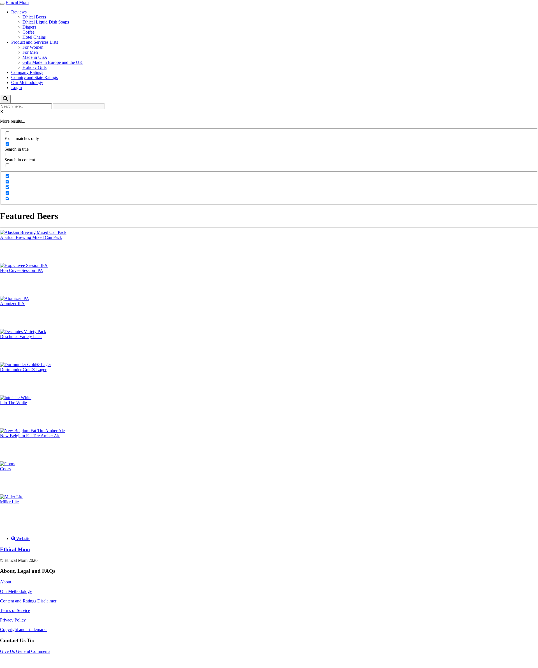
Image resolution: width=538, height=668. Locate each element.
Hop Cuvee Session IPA (21, 270)
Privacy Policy (13, 620)
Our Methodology (27, 82)
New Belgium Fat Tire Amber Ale (30, 435)
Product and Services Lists (34, 42)
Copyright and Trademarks (23, 629)
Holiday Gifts (34, 67)
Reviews (19, 12)
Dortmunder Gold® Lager (23, 369)
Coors (5, 468)
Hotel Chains (34, 37)
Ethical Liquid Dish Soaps (45, 22)
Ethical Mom (17, 2)
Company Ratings (27, 72)
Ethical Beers (34, 17)
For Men (30, 52)
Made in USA (34, 57)
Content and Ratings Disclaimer (28, 601)
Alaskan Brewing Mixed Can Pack (31, 237)
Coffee (28, 32)
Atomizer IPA (12, 303)
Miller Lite (9, 501)
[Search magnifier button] (5, 99)
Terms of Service (15, 610)
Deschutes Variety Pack (21, 336)
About (5, 581)
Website (22, 538)
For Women (32, 47)
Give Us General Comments (25, 651)
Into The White (13, 402)
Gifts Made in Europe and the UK (52, 62)
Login (16, 87)
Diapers (29, 27)
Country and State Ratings (34, 77)
